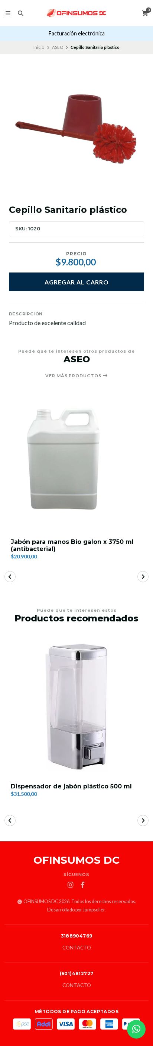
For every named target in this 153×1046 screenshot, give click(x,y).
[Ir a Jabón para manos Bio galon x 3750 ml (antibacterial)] (76, 463)
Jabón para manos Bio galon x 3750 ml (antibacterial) (72, 545)
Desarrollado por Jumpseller (76, 910)
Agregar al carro (77, 282)
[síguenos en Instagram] (70, 885)
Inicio (38, 47)
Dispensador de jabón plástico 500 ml (71, 786)
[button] (10, 576)
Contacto (76, 948)
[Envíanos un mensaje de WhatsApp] (136, 1029)
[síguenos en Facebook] (83, 885)
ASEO (57, 47)
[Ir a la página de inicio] (76, 13)
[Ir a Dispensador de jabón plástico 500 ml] (76, 706)
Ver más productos (73, 376)
